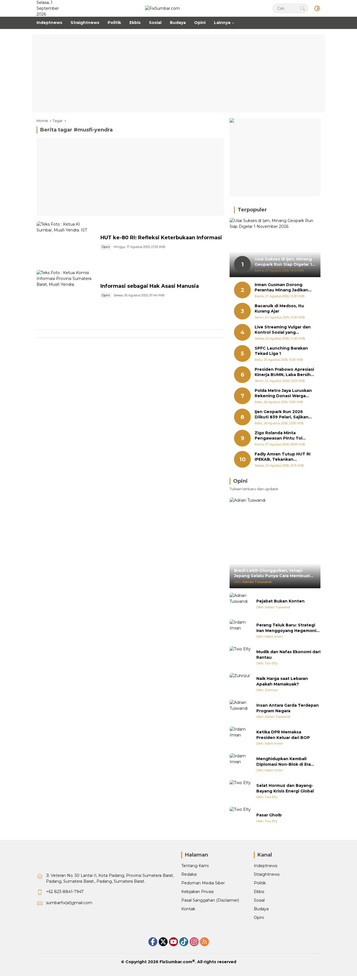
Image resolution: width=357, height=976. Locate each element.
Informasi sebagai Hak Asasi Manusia (149, 286)
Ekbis (259, 891)
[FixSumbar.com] (162, 8)
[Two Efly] (241, 657)
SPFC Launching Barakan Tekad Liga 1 (281, 351)
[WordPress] (183, 941)
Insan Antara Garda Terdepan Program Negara (287, 708)
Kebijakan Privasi (197, 891)
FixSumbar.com (176, 961)
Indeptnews (265, 865)
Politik (260, 882)
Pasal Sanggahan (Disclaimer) (210, 900)
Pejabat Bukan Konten (280, 601)
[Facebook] (152, 941)
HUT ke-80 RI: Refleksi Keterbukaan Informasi (161, 238)
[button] (302, 8)
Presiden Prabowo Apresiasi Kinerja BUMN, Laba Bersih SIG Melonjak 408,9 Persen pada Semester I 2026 (284, 372)
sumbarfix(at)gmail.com (69, 902)
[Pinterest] (173, 941)
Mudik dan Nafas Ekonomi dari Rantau (288, 654)
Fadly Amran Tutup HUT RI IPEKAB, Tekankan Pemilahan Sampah (282, 457)
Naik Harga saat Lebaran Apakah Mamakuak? (282, 681)
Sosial (259, 900)
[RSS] (204, 941)
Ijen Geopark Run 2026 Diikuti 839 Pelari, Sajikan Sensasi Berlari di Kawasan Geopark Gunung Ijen (283, 414)
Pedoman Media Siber (203, 882)
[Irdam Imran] (241, 630)
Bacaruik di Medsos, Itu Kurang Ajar (279, 308)
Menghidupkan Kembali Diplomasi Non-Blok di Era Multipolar (283, 761)
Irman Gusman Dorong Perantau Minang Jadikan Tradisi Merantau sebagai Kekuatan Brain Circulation (283, 287)
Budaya (261, 908)
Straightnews (266, 874)
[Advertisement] (178, 74)
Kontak (188, 908)
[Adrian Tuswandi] (241, 604)
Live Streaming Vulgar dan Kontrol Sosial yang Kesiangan (283, 329)
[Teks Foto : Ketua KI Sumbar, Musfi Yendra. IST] (66, 242)
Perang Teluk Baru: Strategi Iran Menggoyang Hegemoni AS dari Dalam (286, 628)
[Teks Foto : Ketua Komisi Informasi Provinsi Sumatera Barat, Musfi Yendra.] (66, 291)
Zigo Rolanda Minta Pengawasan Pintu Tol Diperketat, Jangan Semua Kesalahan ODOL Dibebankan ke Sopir (283, 435)
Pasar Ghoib (269, 815)
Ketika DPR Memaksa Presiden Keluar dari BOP (283, 734)
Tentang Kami (195, 865)
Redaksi (189, 874)
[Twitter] (163, 941)
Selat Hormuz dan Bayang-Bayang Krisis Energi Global (285, 788)
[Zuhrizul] (241, 684)
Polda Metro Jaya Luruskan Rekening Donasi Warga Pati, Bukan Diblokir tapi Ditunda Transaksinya (283, 393)
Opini (106, 247)
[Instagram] (194, 941)
